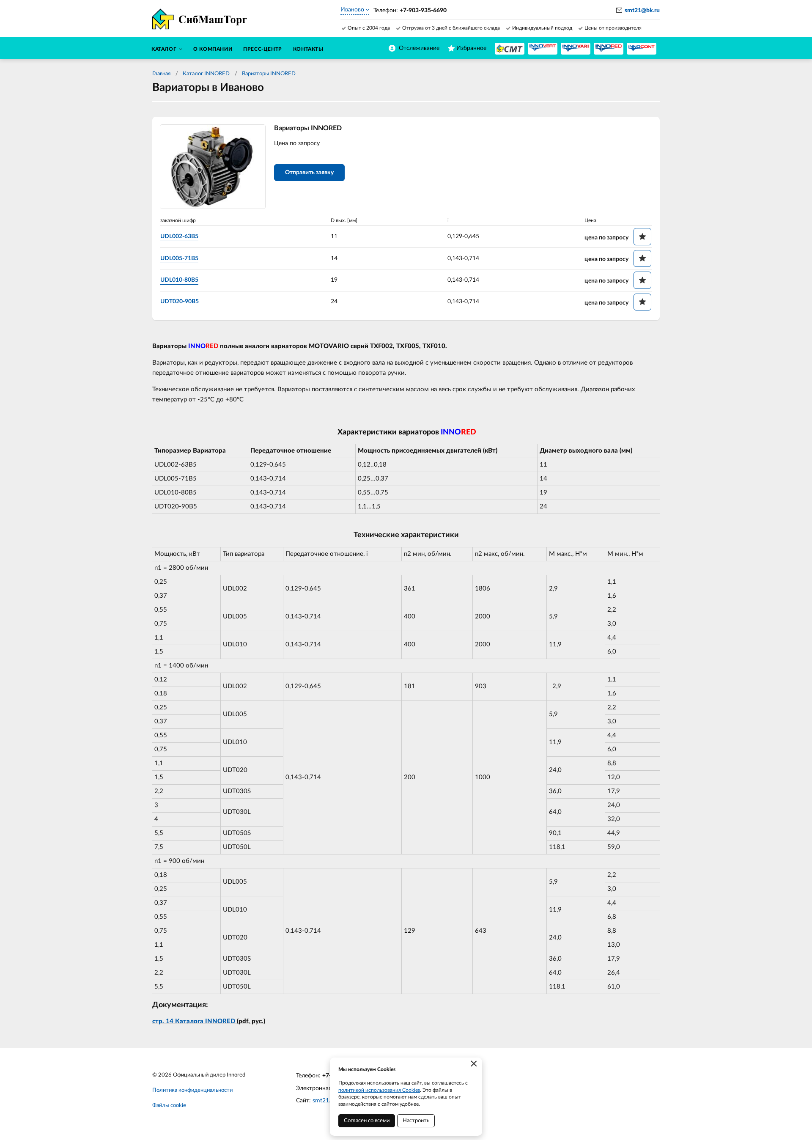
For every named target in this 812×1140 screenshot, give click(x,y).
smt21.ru (324, 1101)
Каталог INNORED (206, 74)
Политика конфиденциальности (192, 1090)
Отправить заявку (309, 173)
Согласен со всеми (367, 1121)
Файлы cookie (169, 1105)
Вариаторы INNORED (269, 74)
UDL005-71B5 (179, 258)
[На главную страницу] (509, 49)
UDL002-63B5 (179, 236)
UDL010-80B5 (179, 280)
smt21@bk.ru (642, 11)
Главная (161, 74)
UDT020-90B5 (179, 302)
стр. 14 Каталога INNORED (193, 1021)
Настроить (416, 1121)
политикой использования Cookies (379, 1090)
